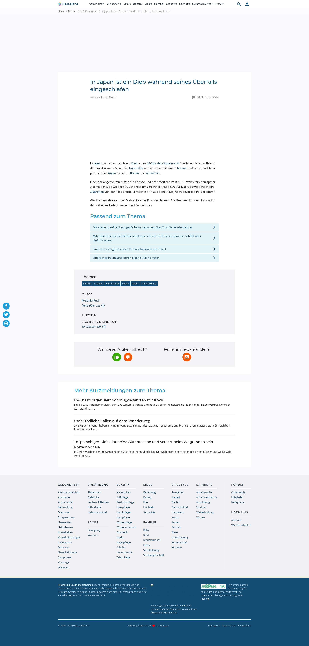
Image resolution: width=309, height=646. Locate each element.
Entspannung (66, 517)
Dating (147, 497)
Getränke (93, 497)
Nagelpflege (123, 542)
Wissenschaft (180, 542)
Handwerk (178, 512)
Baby (146, 530)
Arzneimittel (65, 502)
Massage (63, 547)
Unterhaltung (180, 537)
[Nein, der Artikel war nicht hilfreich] (128, 357)
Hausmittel (64, 522)
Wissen (200, 517)
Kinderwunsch (152, 540)
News (61, 11)
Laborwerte (65, 542)
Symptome (64, 557)
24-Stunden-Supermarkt (163, 163)
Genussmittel (180, 507)
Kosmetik (122, 532)
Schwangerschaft (153, 555)
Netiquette (237, 502)
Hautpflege (123, 517)
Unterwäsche (124, 552)
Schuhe (120, 547)
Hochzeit (148, 507)
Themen (72, 11)
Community (238, 492)
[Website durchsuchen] (239, 4)
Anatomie (64, 497)
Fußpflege (122, 497)
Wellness (63, 567)
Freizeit (98, 283)
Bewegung (94, 530)
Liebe (148, 3)
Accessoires (123, 492)
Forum (220, 3)
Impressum (214, 625)
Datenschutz (228, 625)
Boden (134, 173)
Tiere (175, 532)
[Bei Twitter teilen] (6, 314)
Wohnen (177, 547)
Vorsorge (63, 562)
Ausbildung (203, 502)
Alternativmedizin (68, 492)
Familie (159, 3)
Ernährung (114, 3)
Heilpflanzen (65, 527)
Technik (176, 527)
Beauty (137, 3)
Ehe (145, 502)
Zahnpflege (123, 557)
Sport (127, 3)
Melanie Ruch (91, 300)
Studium (201, 507)
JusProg (205, 598)
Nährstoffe (94, 507)
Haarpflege (123, 507)
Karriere (184, 3)
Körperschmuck (126, 527)
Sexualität (149, 512)
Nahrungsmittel (97, 512)
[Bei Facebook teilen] (6, 306)
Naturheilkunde (67, 552)
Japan (97, 163)
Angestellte (135, 168)
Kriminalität (91, 11)
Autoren (236, 520)
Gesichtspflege (125, 502)
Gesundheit (96, 3)
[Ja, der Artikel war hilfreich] (116, 357)
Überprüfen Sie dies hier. (164, 612)
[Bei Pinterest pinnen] (6, 323)
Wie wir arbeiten (241, 525)
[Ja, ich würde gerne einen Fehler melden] (186, 357)
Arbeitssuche (204, 492)
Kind (146, 535)
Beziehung (149, 492)
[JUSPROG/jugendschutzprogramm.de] (213, 586)
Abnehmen (94, 492)
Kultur (175, 517)
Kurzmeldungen (202, 3)
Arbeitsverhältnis (206, 497)
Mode (119, 537)
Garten (176, 502)
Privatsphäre (244, 625)
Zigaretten (97, 192)
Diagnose (63, 512)
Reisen (176, 522)
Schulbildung (148, 283)
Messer (182, 168)
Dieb (134, 163)
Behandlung (65, 507)
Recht (135, 283)
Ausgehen (178, 492)
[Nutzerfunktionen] (247, 4)
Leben (125, 283)
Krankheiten (65, 532)
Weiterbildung (204, 512)
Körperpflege (124, 522)
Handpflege (123, 512)
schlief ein (153, 173)
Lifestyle (171, 3)
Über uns (239, 512)
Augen (111, 173)
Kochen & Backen (98, 502)
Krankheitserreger (69, 537)
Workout (93, 535)
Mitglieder (237, 497)
